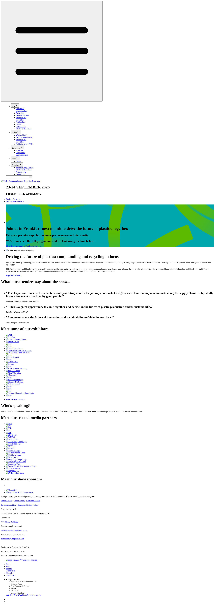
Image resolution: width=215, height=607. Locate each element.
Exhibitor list (21, 118)
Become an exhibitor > (15, 201)
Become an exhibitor (24, 137)
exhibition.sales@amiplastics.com (14, 530)
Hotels (18, 124)
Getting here (21, 122)
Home (8, 564)
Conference (16, 148)
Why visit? (20, 109)
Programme (20, 153)
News (14, 159)
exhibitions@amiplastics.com (12, 539)
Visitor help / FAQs (23, 129)
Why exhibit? (21, 135)
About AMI (10, 575)
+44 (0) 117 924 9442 (14, 595)
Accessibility (21, 126)
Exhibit (14, 133)
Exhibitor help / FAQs (24, 144)
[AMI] (20, 181)
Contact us (20, 174)
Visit (13, 106)
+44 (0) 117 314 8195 (9, 522)
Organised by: (13, 579)
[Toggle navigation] (52, 51)
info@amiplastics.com (32, 595)
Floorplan (20, 120)
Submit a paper (22, 155)
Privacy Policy (6, 501)
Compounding (21, 111)
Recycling (20, 113)
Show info (15, 165)
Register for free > (13, 199)
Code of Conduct (33, 501)
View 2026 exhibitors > (15, 399)
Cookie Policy (19, 501)
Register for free (22, 115)
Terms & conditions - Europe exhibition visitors (19, 505)
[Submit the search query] (30, 176)
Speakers (19, 150)
